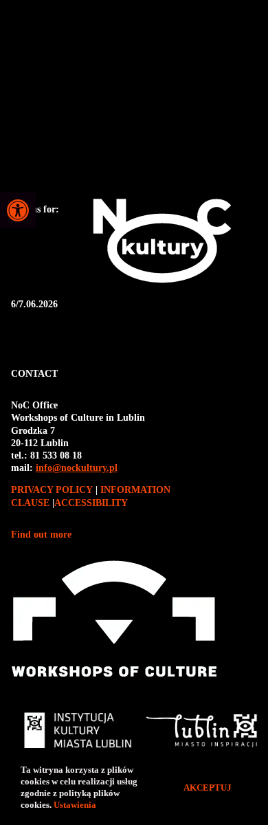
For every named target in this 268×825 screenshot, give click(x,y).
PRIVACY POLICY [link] (53, 490)
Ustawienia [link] (76, 805)
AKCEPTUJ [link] (207, 787)
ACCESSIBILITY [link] (91, 503)
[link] (18, 210)
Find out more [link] (41, 534)
